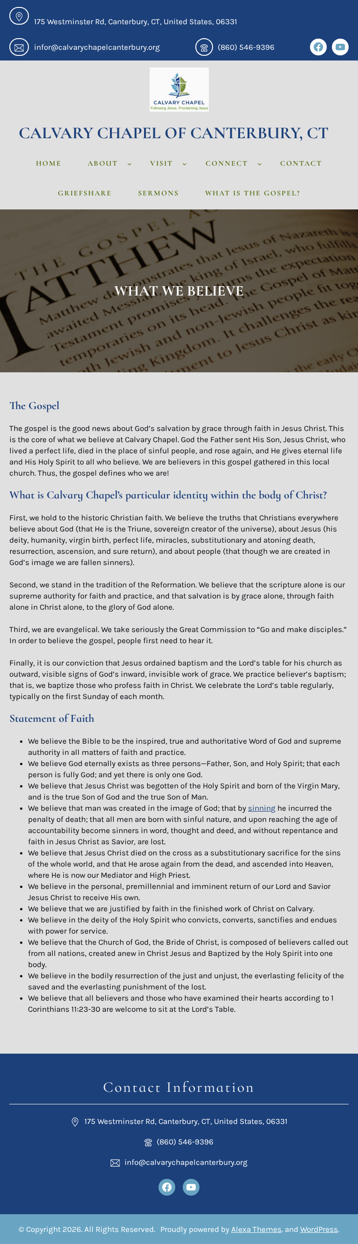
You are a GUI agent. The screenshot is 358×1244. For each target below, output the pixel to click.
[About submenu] (129, 163)
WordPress (319, 1229)
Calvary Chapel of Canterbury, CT (174, 133)
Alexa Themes (256, 1229)
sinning (261, 808)
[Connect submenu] (259, 163)
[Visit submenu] (184, 163)
